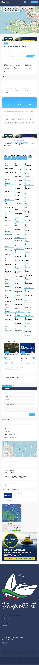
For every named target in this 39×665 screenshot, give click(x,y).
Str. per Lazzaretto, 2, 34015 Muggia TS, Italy (16, 423)
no (10, 428)
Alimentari (9, 8)
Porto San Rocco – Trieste (18, 493)
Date (5, 402)
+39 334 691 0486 (8, 620)
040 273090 (12, 425)
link (8, 625)
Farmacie (21, 8)
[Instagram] (5, 643)
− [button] (1, 9)
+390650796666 (21, 637)
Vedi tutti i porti (6, 500)
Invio (31, 414)
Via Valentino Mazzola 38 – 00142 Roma (13, 615)
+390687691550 (11, 639)
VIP (21, 10)
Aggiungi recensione (15, 56)
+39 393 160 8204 (8, 618)
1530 (10, 634)
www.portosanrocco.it (14, 437)
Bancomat (17, 8)
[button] (19, 651)
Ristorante (5, 8)
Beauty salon (31, 8)
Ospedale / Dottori (16, 10)
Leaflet (29, 33)
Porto (6, 43)
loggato (9, 379)
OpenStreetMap (33, 33)
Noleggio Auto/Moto (10, 10)
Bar (34, 8)
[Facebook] (3, 643)
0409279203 (10, 431)
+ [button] (1, 7)
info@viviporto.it (7, 623)
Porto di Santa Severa (11, 354)
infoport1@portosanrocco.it (8, 49)
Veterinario (13, 8)
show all (5, 157)
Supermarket (26, 8)
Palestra (5, 10)
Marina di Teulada (26, 354)
